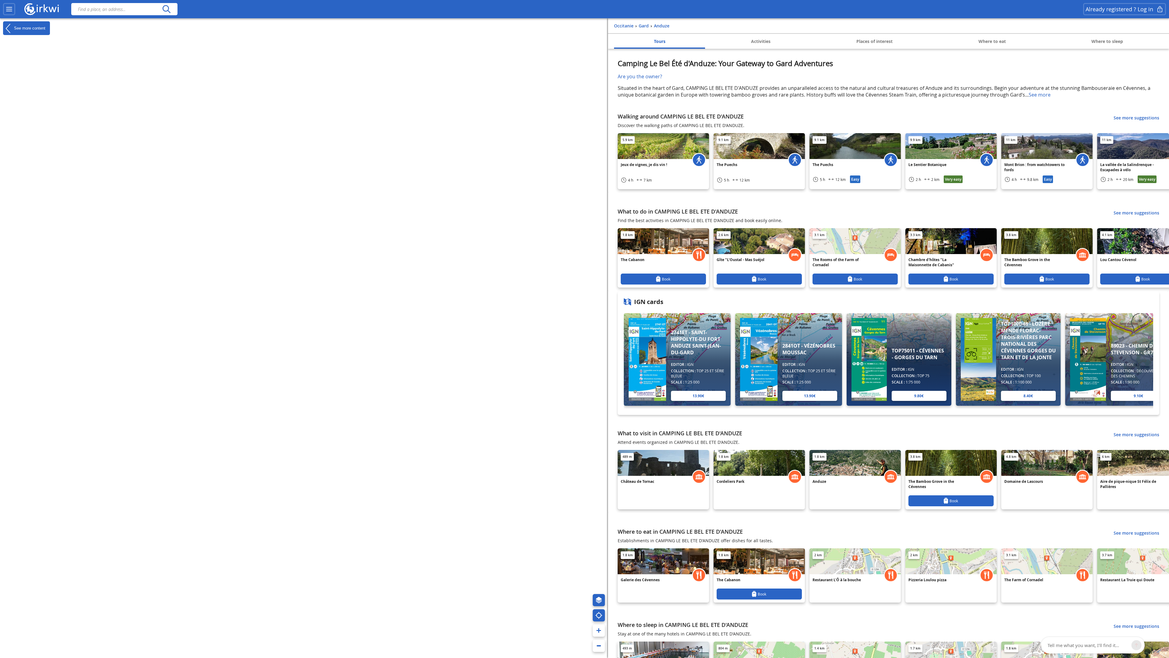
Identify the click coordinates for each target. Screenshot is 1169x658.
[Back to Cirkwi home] (41, 9)
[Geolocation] (599, 615)
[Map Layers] (599, 600)
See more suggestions (1136, 118)
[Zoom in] (599, 630)
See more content (29, 28)
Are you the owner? (640, 76)
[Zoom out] (599, 646)
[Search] (166, 9)
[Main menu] (9, 9)
